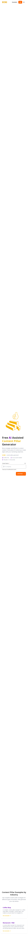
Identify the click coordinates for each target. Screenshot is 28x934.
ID (23, 2)
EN (20, 2)
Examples (14, 2)
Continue (20, 473)
